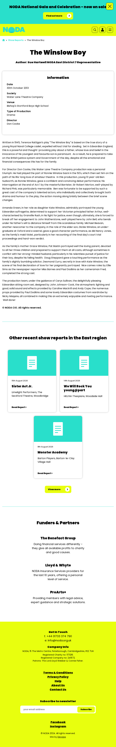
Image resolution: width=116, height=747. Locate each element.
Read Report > (19, 407)
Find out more (54, 15)
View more (54, 489)
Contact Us (58, 689)
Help (58, 681)
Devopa (62, 736)
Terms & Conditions (58, 672)
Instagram (58, 726)
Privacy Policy (58, 677)
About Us (58, 685)
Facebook (58, 722)
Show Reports (16, 40)
